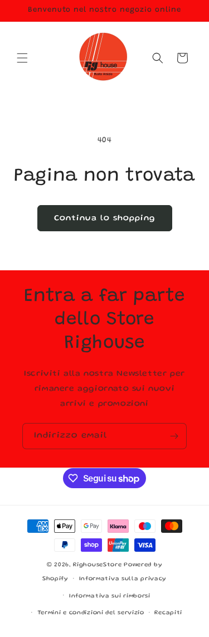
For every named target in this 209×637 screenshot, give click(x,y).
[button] (22, 58)
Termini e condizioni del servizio (90, 613)
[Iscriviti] (174, 436)
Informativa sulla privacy (123, 579)
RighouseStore (97, 565)
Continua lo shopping (104, 218)
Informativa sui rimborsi (109, 596)
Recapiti (168, 613)
